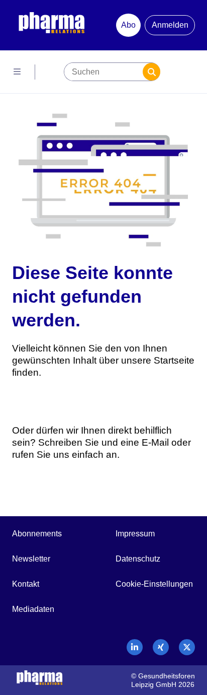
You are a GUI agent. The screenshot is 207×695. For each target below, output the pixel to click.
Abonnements (37, 533)
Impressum (135, 533)
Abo (128, 25)
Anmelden (170, 25)
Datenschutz (138, 558)
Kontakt (25, 584)
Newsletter (31, 558)
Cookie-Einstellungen (154, 584)
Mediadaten (33, 609)
